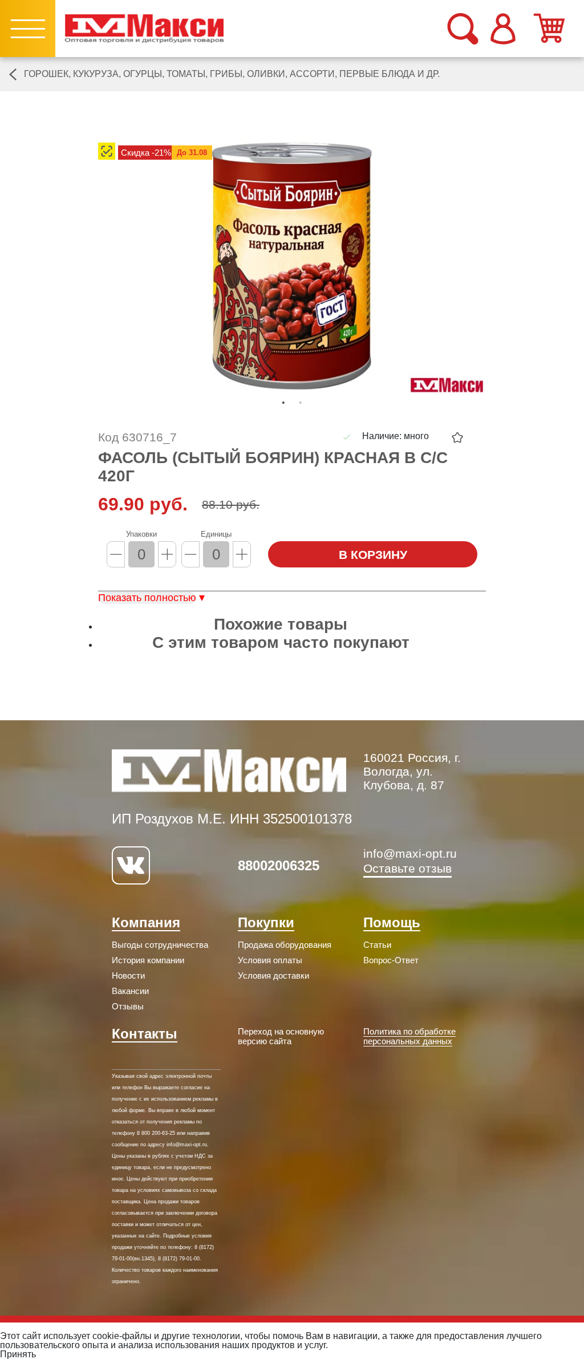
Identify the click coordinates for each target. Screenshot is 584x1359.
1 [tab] (283, 402)
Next (494, 272)
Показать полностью (147, 597)
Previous (89, 272)
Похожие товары (280, 624)
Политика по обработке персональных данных (409, 1036)
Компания (146, 922)
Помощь (391, 922)
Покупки (266, 922)
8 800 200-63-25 (156, 1133)
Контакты (144, 1033)
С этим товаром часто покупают (280, 642)
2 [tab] (300, 402)
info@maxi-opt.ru (410, 853)
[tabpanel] (292, 266)
